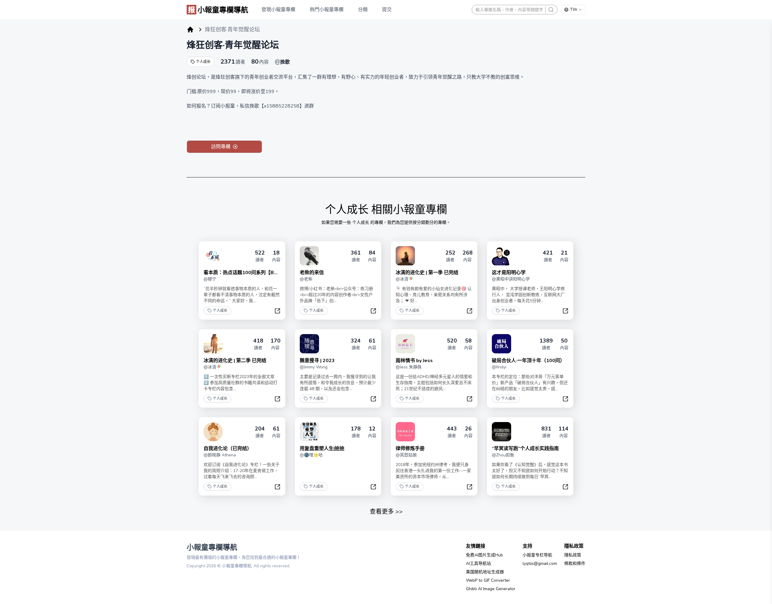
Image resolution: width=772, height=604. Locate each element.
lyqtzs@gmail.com (540, 563)
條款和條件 (574, 563)
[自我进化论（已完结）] (213, 431)
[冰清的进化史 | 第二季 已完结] (213, 343)
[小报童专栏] (190, 29)
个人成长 (203, 61)
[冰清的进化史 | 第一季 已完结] (405, 255)
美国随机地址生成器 (485, 572)
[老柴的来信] (309, 255)
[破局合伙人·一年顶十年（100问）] (501, 343)
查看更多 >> (386, 512)
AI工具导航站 (478, 563)
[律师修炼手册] (405, 431)
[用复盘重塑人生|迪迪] (309, 431)
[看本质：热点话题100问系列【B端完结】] (213, 255)
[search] (551, 10)
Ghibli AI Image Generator (490, 589)
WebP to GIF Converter (488, 580)
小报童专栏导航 (537, 555)
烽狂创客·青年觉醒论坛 (233, 45)
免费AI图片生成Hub (484, 555)
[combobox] (573, 9)
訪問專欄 (220, 146)
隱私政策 (572, 555)
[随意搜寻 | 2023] (309, 343)
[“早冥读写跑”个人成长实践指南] (501, 431)
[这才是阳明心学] (501, 255)
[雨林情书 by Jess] (405, 343)
